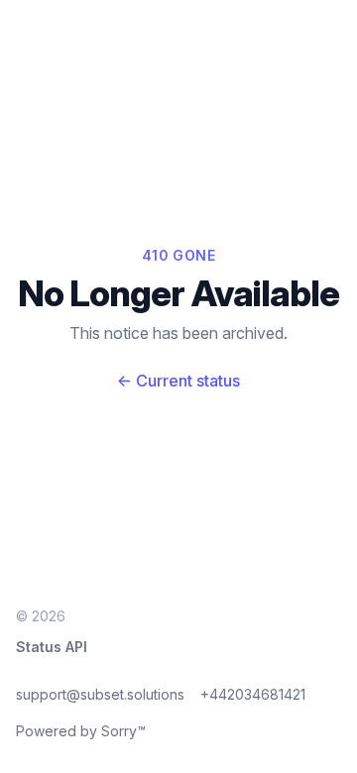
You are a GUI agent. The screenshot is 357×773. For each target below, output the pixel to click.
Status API (51, 646)
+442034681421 (252, 694)
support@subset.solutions (100, 694)
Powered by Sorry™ (81, 730)
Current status (178, 380)
